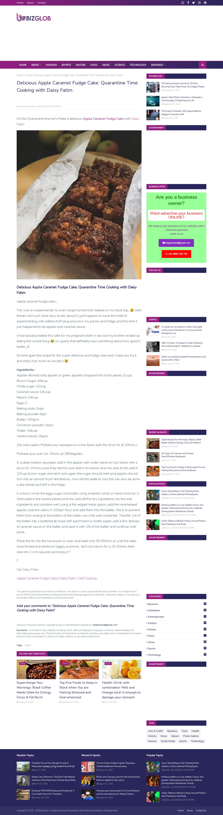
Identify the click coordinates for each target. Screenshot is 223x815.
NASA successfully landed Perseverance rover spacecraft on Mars (183, 358)
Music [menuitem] (106, 65)
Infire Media (85, 810)
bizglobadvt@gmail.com (177, 242)
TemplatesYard (110, 810)
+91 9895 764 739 (177, 253)
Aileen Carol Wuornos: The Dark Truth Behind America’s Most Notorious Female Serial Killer (54, 778)
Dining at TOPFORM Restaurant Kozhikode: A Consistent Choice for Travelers (53, 792)
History (152, 736)
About (30, 2)
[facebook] (188, 3)
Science (152, 741)
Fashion (177, 623)
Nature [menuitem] (81, 65)
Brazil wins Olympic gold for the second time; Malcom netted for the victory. (118, 778)
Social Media (168, 741)
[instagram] (199, 3)
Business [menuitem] (157, 65)
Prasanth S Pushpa (27, 106)
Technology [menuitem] (138, 65)
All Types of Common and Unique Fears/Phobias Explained (177, 455)
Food (28, 75)
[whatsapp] (183, 3)
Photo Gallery (191, 736)
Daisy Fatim (31, 569)
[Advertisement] (147, 33)
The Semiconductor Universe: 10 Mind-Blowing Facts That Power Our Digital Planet (182, 85)
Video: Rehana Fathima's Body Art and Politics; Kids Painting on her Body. (183, 523)
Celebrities (177, 610)
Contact (41, 2)
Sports (177, 648)
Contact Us (201, 810)
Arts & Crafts (155, 731)
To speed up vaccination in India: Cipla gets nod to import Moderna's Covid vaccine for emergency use (181, 330)
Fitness (177, 629)
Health (195, 731)
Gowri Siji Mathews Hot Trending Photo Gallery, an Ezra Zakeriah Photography (180, 493)
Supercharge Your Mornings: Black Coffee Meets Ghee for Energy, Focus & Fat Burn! (34, 689)
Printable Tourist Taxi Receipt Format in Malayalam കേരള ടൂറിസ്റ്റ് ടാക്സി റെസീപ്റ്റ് (53, 765)
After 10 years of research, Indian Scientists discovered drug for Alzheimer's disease (182, 345)
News (177, 642)
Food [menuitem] (93, 65)
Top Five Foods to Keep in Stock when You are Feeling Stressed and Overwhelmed (78, 689)
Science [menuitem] (120, 65)
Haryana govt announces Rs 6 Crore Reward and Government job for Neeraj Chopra (117, 792)
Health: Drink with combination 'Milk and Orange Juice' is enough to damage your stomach (121, 689)
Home (20, 2)
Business (177, 604)
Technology (177, 655)
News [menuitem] (35, 65)
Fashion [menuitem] (51, 65)
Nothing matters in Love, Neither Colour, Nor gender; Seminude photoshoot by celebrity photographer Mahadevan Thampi (182, 508)
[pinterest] (204, 3)
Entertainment (177, 617)
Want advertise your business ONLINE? (176, 215)
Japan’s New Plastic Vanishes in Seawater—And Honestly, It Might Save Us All (182, 99)
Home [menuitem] (22, 65)
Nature (175, 736)
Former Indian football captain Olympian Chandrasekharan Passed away (115, 765)
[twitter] (193, 3)
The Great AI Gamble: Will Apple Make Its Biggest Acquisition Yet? (181, 113)
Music (177, 636)
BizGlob (167, 498)
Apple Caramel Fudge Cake (103, 118)
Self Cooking (88, 578)
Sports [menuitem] (66, 65)
